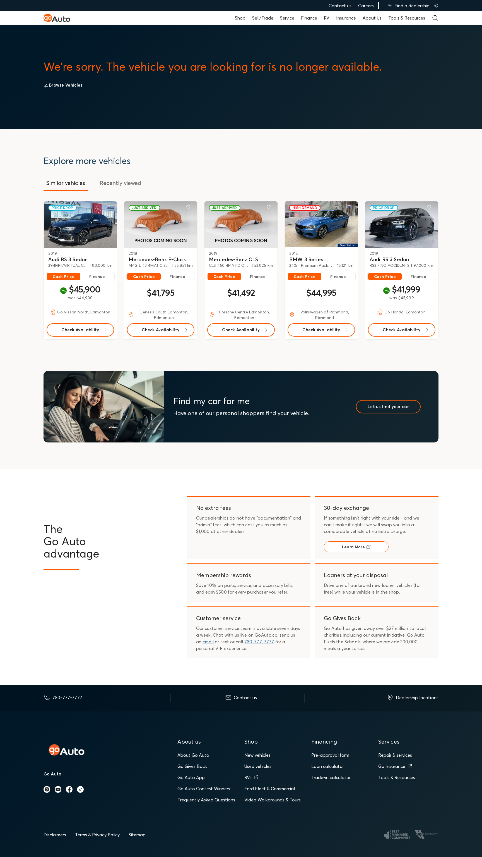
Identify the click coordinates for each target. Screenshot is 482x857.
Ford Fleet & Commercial (269, 788)
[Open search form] (435, 18)
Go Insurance (391, 766)
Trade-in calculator (331, 777)
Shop (240, 18)
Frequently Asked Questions (206, 800)
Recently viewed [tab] (120, 182)
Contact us (340, 5)
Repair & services (395, 755)
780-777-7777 (259, 641)
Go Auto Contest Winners (203, 788)
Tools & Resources (406, 18)
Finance (309, 18)
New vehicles (257, 755)
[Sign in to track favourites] (109, 208)
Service (287, 18)
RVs (248, 777)
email (208, 641)
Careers (366, 5)
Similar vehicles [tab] (65, 182)
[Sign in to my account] (436, 5)
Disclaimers (55, 834)
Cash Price (63, 276)
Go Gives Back (192, 766)
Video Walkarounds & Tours (272, 800)
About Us (372, 18)
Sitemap (137, 834)
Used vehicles (257, 766)
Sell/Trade (262, 18)
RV (326, 18)
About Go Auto (193, 755)
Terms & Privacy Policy (97, 834)
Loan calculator (327, 766)
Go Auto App (191, 777)
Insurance (346, 18)
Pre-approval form (330, 755)
